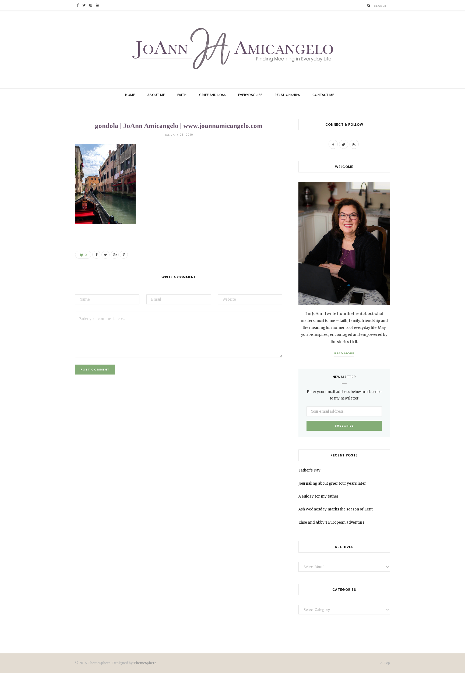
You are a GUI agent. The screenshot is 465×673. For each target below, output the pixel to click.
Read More (344, 353)
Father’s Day (309, 470)
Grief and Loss (212, 94)
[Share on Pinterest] (124, 255)
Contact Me (323, 94)
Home (130, 94)
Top (386, 663)
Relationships (287, 94)
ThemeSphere (144, 663)
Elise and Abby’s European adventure (331, 522)
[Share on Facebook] (96, 255)
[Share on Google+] (115, 255)
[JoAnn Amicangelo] (232, 50)
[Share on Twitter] (105, 255)
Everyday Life (250, 94)
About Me (156, 94)
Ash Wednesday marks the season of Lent (335, 509)
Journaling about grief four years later (332, 483)
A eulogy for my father (318, 496)
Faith (182, 94)
